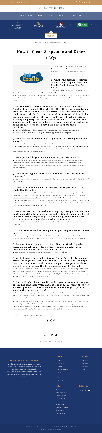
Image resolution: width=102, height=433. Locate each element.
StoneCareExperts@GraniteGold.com (19, 371)
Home (35, 42)
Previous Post (46, 341)
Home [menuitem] (22, 16)
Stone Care (61, 381)
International (60, 411)
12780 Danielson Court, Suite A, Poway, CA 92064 (42, 427)
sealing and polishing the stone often (42, 144)
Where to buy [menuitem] (77, 16)
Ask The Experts (61, 396)
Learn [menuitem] (51, 16)
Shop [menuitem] (30, 16)
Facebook (69, 69)
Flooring (60, 366)
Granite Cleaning (63, 369)
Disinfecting (62, 363)
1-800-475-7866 (24, 369)
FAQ (57, 402)
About (60, 360)
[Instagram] (82, 391)
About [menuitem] (40, 16)
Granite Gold (85, 360)
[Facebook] (80, 391)
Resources (41, 42)
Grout (60, 372)
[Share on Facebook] (48, 321)
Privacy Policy (60, 405)
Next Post (56, 341)
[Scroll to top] (98, 429)
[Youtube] (88, 391)
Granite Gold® (56, 429)
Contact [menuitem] (62, 16)
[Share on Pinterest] (54, 321)
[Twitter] (85, 391)
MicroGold (85, 363)
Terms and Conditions (62, 408)
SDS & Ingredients (61, 393)
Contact (58, 390)
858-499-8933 (62, 427)
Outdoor (60, 375)
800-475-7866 (72, 427)
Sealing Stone (62, 378)
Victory (84, 369)
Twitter (78, 69)
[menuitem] (51, 34)
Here (75, 149)
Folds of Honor (60, 414)
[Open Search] (76, 2)
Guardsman (85, 366)
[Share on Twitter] (51, 321)
